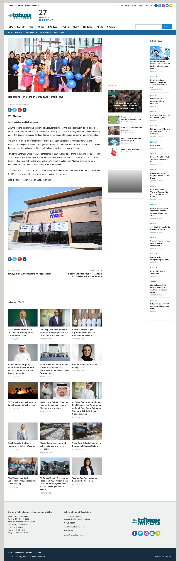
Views (76, 27)
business (11, 105)
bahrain (153, 77)
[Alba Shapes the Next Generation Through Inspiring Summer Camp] (23, 466)
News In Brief (155, 145)
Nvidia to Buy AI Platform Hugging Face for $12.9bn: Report (160, 175)
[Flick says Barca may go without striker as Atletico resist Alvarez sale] (125, 101)
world (153, 112)
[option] (160, 180)
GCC (31, 27)
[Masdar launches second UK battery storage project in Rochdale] (55, 431)
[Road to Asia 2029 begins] (114, 152)
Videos (99, 27)
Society (111, 27)
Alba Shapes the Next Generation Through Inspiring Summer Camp (21, 481)
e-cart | (121, 5)
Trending (87, 27)
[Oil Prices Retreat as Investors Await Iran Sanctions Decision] (23, 390)
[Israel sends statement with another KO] (114, 130)
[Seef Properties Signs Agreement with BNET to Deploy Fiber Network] (87, 318)
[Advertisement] (124, 15)
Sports (65, 27)
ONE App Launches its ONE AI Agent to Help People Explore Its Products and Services (54, 332)
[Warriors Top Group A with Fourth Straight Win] (114, 141)
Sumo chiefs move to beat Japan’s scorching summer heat (160, 243)
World (41, 27)
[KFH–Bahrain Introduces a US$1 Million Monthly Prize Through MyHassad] (23, 318)
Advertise (150, 5)
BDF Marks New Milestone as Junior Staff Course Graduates (160, 131)
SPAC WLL (168, 556)
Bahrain (21, 27)
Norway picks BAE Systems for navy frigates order (29, 274)
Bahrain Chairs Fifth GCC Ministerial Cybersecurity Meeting (159, 306)
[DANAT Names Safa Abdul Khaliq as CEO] (87, 353)
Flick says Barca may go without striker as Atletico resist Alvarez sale (125, 106)
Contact (38, 552)
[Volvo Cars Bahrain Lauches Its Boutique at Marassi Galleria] (87, 431)
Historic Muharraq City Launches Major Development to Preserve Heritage (85, 275)
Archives (141, 5)
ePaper (128, 5)
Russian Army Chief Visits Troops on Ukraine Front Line (160, 159)
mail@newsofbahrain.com (26, 122)
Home (134, 5)
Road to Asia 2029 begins (130, 149)
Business (52, 27)
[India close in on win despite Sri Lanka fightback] (114, 120)
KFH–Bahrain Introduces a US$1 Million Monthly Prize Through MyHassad (20, 332)
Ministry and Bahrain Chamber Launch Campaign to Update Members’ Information (54, 405)
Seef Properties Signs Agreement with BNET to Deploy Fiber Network (83, 332)
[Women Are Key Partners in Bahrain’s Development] (87, 466)
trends (153, 282)
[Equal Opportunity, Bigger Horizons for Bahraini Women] (23, 431)
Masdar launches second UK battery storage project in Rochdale (53, 446)
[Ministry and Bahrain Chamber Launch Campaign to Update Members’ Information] (55, 390)
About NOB (19, 552)
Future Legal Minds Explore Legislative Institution (157, 101)
